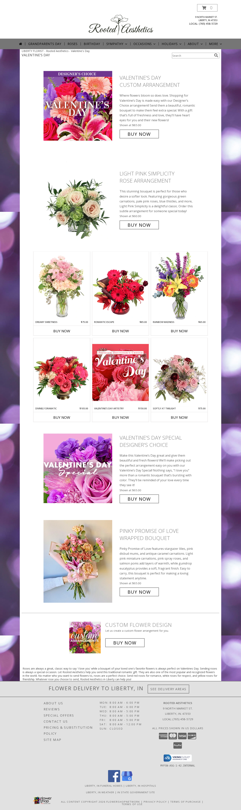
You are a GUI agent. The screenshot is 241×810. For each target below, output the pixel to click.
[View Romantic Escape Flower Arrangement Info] (120, 286)
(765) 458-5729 (208, 23)
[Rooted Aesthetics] (121, 21)
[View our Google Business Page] (127, 781)
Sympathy (115, 44)
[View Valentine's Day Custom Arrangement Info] (80, 106)
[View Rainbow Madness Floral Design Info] (179, 286)
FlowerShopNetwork (123, 801)
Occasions (142, 44)
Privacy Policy (155, 801)
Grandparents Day (44, 44)
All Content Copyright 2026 (83, 801)
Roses (73, 44)
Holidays (170, 44)
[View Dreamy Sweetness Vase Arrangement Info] (62, 286)
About (193, 44)
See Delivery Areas (168, 689)
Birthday (92, 44)
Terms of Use (132, 804)
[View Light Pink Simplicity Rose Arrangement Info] (80, 199)
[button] (207, 7)
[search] (216, 55)
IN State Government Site (136, 792)
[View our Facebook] (114, 781)
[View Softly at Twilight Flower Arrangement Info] (179, 372)
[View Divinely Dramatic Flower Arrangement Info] (62, 372)
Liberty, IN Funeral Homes (104, 785)
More (213, 44)
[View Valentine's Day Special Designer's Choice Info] (80, 468)
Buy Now (139, 134)
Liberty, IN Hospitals (141, 785)
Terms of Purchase (185, 801)
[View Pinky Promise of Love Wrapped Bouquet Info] (80, 561)
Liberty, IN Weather (100, 792)
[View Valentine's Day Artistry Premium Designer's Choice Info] (120, 372)
